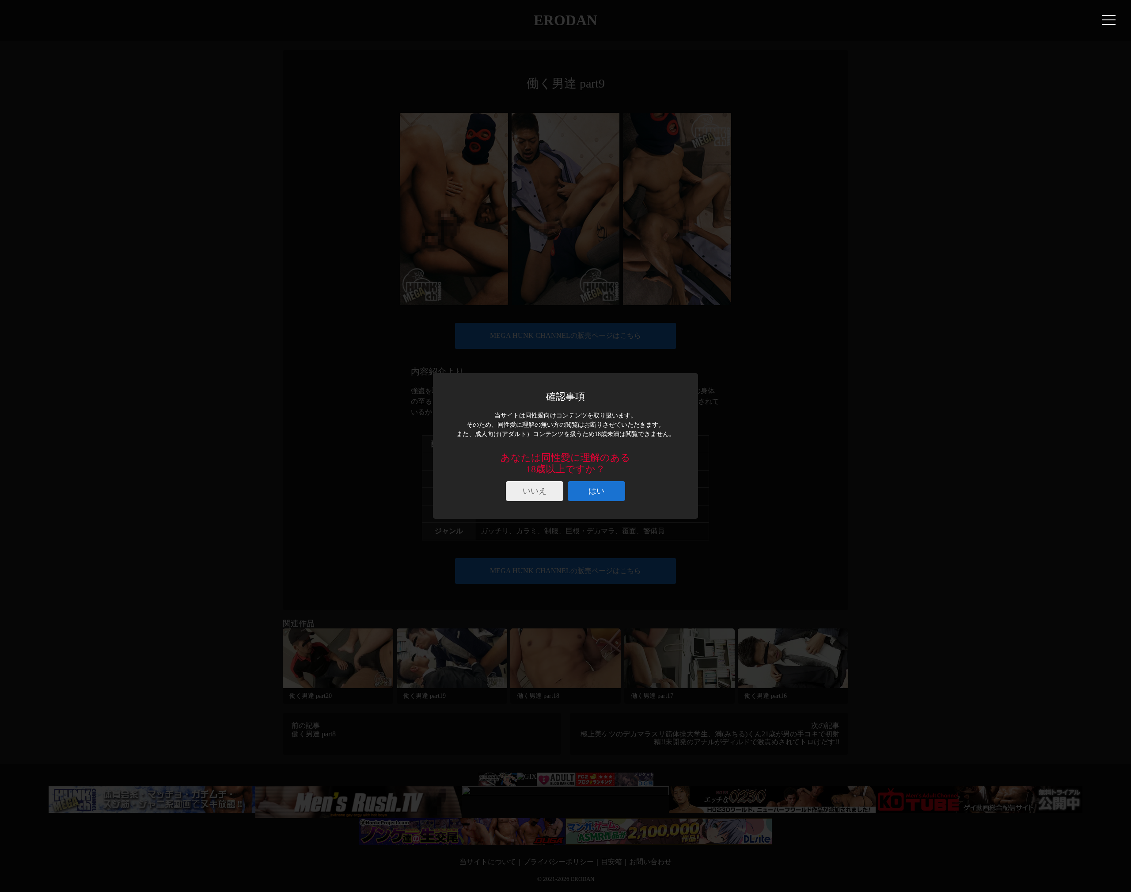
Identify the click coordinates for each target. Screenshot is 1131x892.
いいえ (535, 490)
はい (596, 490)
